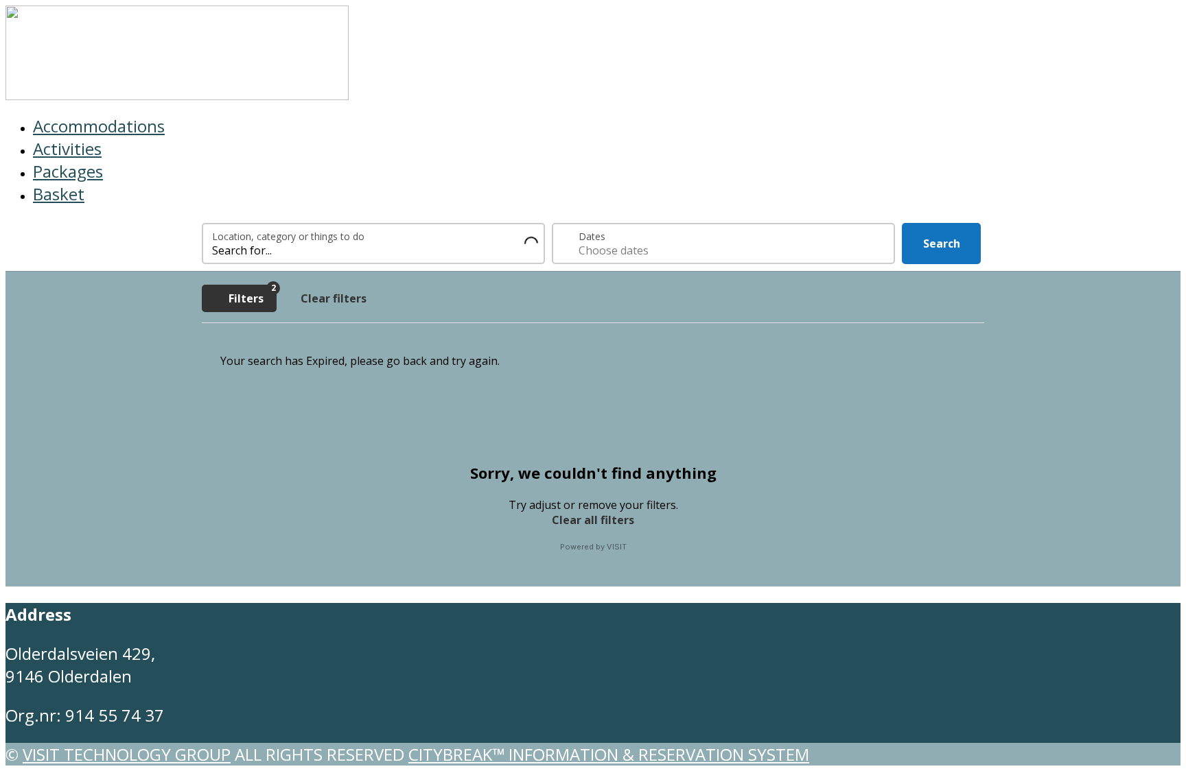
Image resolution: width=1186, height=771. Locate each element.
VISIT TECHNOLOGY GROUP (127, 754)
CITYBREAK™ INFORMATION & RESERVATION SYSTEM (608, 754)
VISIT (617, 546)
